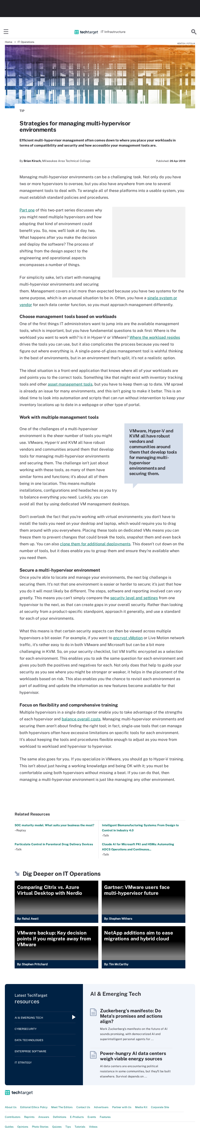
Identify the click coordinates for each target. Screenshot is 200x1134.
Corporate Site (160, 1107)
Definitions (59, 1116)
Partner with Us (121, 1107)
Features (105, 1116)
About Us (11, 1107)
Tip (22, 111)
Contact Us (83, 1107)
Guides (9, 1126)
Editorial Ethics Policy (34, 1107)
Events (92, 1116)
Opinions (22, 1126)
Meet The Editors (62, 1107)
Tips (68, 1126)
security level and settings (134, 598)
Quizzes (57, 1126)
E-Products (77, 1116)
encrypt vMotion (128, 638)
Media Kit (141, 1107)
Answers (43, 1116)
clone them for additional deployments (95, 544)
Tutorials (80, 1126)
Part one (27, 210)
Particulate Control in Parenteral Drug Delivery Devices (54, 844)
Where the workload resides (155, 337)
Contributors (12, 1116)
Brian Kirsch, (32, 161)
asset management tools (70, 384)
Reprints (29, 1116)
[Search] (194, 32)
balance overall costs (81, 719)
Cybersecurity (26, 1028)
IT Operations (26, 41)
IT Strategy (23, 1062)
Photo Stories (40, 1126)
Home (8, 41)
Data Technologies (29, 1040)
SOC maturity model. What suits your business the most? (54, 825)
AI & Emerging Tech (29, 1017)
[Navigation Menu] (6, 32)
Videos (93, 1126)
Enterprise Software (30, 1051)
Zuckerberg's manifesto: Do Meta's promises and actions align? (131, 1016)
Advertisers (101, 1107)
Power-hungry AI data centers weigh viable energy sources (133, 1056)
